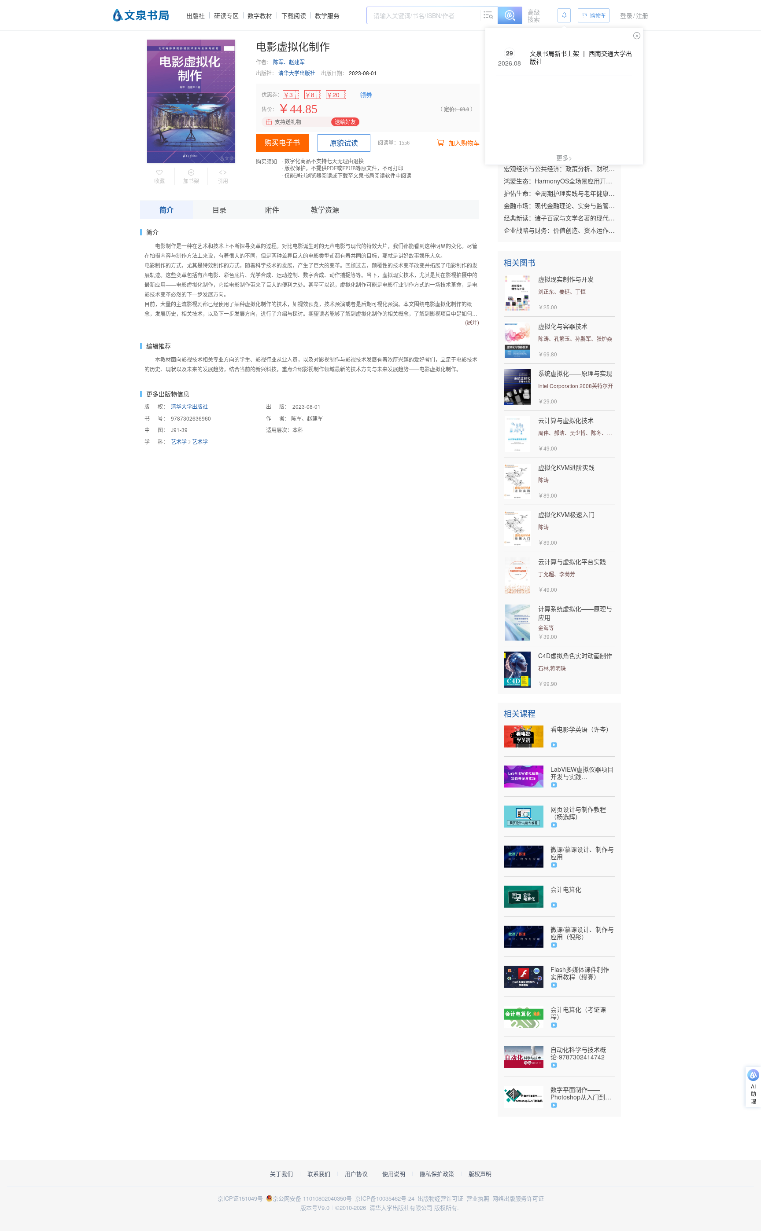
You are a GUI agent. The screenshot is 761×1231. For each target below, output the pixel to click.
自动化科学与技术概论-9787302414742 (578, 1053)
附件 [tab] (272, 210)
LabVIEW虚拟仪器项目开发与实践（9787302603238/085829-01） (582, 773)
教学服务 (327, 15)
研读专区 (226, 15)
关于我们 (281, 1174)
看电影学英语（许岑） (581, 729)
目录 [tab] (219, 210)
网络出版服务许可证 (518, 1198)
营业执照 (477, 1198)
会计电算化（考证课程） (578, 1013)
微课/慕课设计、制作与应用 (582, 853)
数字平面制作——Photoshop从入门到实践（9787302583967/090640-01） (582, 1093)
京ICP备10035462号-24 (384, 1198)
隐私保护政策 (437, 1174)
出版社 (195, 15)
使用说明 (393, 1174)
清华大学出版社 (296, 73)
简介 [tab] (166, 210)
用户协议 (356, 1174)
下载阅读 (293, 15)
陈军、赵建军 (289, 62)
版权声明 (480, 1174)
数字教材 (260, 15)
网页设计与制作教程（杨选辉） (578, 813)
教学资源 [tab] (325, 210)
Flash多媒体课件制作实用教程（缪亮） (579, 973)
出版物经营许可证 (440, 1198)
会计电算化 (565, 889)
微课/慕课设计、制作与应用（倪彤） (582, 933)
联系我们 (318, 1174)
